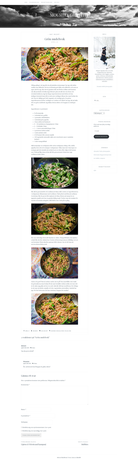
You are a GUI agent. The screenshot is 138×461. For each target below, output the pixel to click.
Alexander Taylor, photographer (102, 151)
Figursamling (34, 2)
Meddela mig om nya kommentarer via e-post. (36, 427)
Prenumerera (101, 136)
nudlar (58, 330)
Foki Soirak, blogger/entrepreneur (102, 155)
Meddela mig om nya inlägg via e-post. (34, 431)
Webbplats (24, 422)
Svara (33, 348)
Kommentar (25, 385)
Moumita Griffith (69, 15)
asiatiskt (53, 330)
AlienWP (78, 457)
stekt (62, 330)
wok (70, 330)
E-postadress (25, 416)
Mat (51, 34)
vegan (66, 330)
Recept (57, 34)
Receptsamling (46, 2)
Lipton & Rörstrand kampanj (33, 443)
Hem (26, 2)
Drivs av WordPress (62, 457)
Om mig (56, 2)
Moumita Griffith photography (104, 86)
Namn (23, 409)
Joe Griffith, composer (99, 158)
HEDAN (23, 346)
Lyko (95, 170)
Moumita (35, 330)
